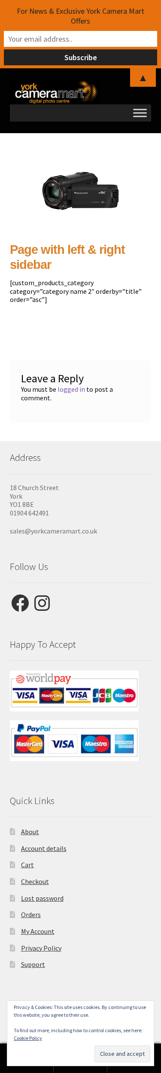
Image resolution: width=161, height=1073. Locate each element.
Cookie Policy (28, 1038)
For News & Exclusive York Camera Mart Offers (80, 16)
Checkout (35, 881)
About (30, 831)
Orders (31, 914)
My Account (38, 931)
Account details (44, 848)
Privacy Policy (41, 948)
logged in (71, 389)
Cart (27, 864)
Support (33, 964)
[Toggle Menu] (140, 113)
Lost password (42, 898)
